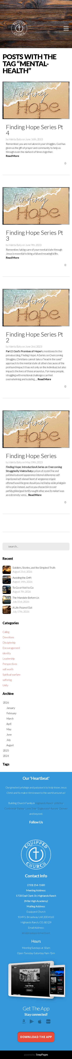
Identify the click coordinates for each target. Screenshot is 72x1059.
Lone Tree (31, 808)
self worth (8, 669)
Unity (5, 685)
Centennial (10, 808)
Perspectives (10, 663)
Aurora (54, 808)
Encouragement (11, 647)
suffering (7, 679)
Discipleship (9, 642)
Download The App (36, 1037)
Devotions (8, 637)
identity (7, 653)
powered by (36, 1054)
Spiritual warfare (11, 674)
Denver (63, 808)
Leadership (9, 658)
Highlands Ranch (44, 803)
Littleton (58, 803)
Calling (6, 631)
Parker (20, 808)
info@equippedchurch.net (36, 932)
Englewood (44, 808)
